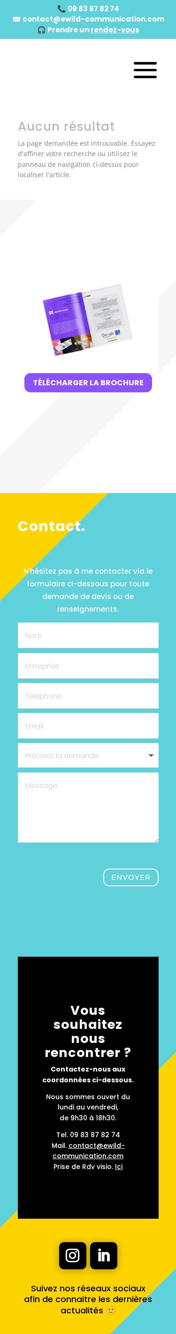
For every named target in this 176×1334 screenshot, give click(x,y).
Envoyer (131, 877)
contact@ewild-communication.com (93, 19)
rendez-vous (115, 30)
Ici (118, 1166)
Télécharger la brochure (88, 382)
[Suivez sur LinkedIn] (103, 1255)
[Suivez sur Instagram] (72, 1255)
